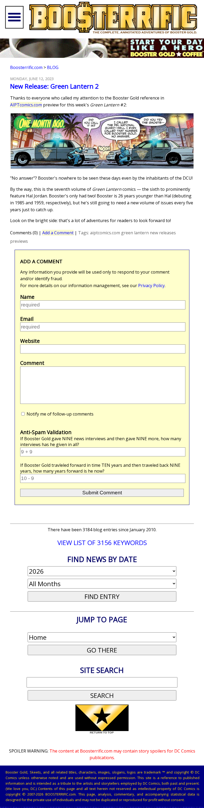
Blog (52, 67)
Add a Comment (58, 233)
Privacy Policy (151, 285)
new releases (163, 233)
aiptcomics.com (105, 233)
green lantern (135, 233)
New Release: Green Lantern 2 (54, 86)
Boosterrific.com (26, 67)
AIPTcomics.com (26, 105)
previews (19, 241)
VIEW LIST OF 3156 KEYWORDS (102, 542)
